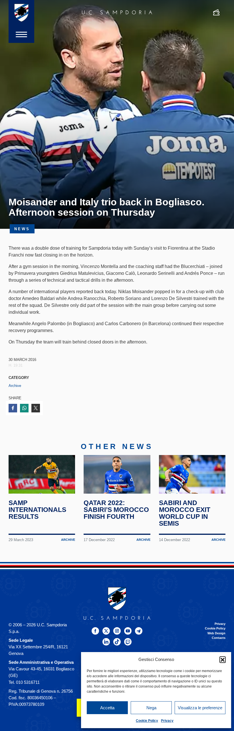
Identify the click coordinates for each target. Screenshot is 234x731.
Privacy (167, 721)
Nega (151, 707)
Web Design (216, 633)
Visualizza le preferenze (200, 707)
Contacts (218, 637)
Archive (15, 386)
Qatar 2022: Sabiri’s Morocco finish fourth (116, 509)
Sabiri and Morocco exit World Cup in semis (184, 513)
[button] (222, 659)
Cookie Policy (147, 721)
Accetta (107, 707)
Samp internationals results (37, 509)
